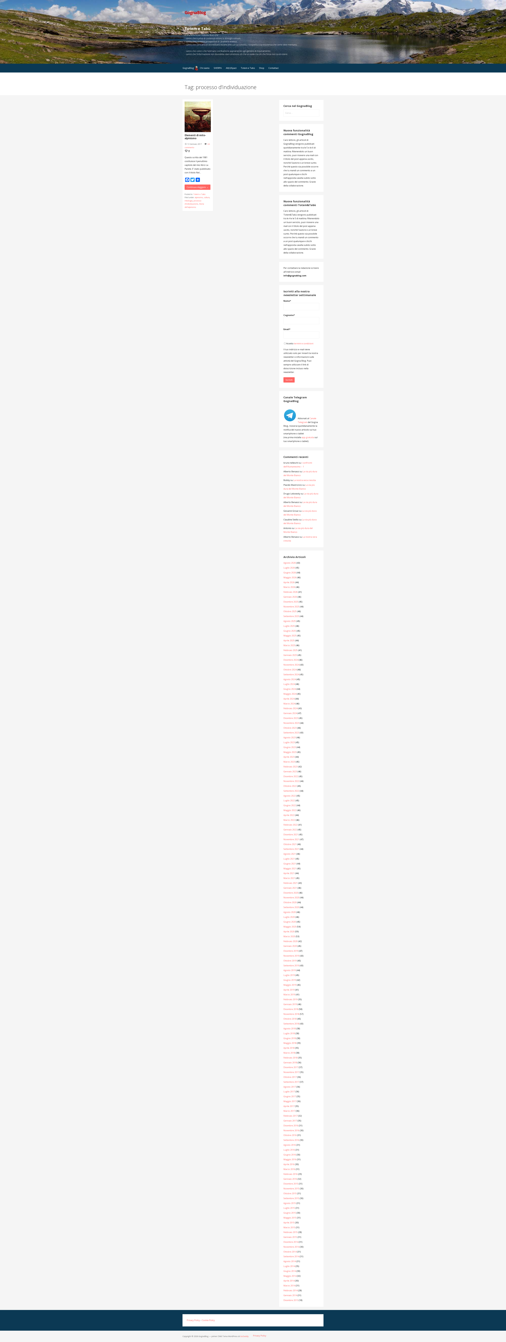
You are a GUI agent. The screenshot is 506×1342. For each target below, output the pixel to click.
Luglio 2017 (289, 1091)
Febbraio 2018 (290, 1057)
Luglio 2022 (289, 800)
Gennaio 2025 (290, 655)
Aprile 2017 (289, 1106)
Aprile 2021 (289, 873)
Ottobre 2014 (290, 1251)
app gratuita (308, 437)
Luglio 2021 (289, 858)
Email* (286, 329)
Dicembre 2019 (290, 950)
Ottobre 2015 (290, 1193)
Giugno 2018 (289, 1038)
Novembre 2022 (291, 781)
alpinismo (199, 197)
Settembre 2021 (291, 849)
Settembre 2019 (291, 965)
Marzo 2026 (289, 587)
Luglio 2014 (289, 1266)
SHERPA (218, 68)
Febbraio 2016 (290, 1174)
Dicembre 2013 (290, 1300)
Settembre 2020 (291, 907)
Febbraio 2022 (290, 824)
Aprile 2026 (289, 582)
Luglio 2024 (289, 684)
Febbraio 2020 (290, 941)
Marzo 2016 (289, 1169)
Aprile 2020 (289, 931)
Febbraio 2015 (290, 1232)
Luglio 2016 (289, 1149)
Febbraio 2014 (290, 1290)
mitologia (189, 200)
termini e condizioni (303, 343)
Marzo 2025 (289, 645)
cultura (207, 197)
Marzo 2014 (289, 1285)
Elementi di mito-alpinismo (195, 136)
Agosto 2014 (289, 1261)
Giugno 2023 (289, 747)
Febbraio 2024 (290, 708)
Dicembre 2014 (290, 1242)
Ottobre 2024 (290, 669)
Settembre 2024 (291, 674)
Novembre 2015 (291, 1188)
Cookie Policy (208, 1320)
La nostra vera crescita (304, 480)
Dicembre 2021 (290, 834)
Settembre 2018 (291, 1023)
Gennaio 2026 (290, 596)
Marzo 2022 (289, 820)
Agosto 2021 (289, 853)
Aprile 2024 (289, 698)
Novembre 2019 (291, 955)
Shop (261, 68)
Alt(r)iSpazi (231, 68)
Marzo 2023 (289, 761)
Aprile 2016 (289, 1164)
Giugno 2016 (289, 1154)
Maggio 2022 (289, 810)
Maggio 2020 (289, 926)
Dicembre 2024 (290, 659)
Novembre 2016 (291, 1130)
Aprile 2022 (289, 815)
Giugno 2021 (289, 863)
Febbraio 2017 (290, 1115)
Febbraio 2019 (290, 999)
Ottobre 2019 (290, 960)
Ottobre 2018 (290, 1018)
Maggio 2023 (289, 752)
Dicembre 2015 (290, 1183)
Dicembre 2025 (290, 601)
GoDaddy (244, 1336)
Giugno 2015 (289, 1212)
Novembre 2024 (291, 664)
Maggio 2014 (289, 1276)
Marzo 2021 (289, 878)
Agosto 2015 (289, 1203)
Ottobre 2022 (290, 786)
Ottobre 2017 (290, 1077)
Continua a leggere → (197, 187)
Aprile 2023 (289, 756)
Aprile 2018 (289, 1047)
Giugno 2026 (289, 572)
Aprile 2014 (289, 1280)
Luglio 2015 (289, 1207)
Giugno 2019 (289, 980)
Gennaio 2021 (290, 887)
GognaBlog (195, 12)
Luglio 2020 (289, 917)
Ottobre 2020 (290, 902)
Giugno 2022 (289, 805)
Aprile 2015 (289, 1222)
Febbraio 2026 (290, 592)
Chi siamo (205, 68)
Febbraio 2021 (290, 883)
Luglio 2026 (289, 567)
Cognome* (289, 315)
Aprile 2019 (289, 989)
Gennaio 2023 (290, 771)
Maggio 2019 (289, 984)
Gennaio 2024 (290, 713)
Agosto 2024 (289, 679)
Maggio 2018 (289, 1043)
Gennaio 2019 (290, 1004)
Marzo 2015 (289, 1227)
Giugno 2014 (289, 1271)
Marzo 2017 (289, 1110)
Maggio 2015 (289, 1217)
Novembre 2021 (291, 839)
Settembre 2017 (291, 1081)
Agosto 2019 (289, 970)
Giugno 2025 (289, 630)
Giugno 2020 (289, 921)
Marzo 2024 (289, 703)
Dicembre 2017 (290, 1067)
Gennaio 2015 (290, 1237)
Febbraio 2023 (290, 766)
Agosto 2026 (289, 562)
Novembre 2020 (291, 897)
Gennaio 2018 (290, 1062)
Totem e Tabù (248, 68)
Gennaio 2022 (290, 829)
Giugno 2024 (289, 689)
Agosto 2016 (289, 1144)
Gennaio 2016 (290, 1178)
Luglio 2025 (289, 626)
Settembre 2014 (291, 1256)
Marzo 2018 (289, 1052)
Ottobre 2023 (290, 727)
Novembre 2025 (291, 606)
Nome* (287, 300)
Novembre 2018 (291, 1014)
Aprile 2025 (289, 640)
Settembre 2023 (291, 732)
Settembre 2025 (291, 616)
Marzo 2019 (289, 994)
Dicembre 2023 (290, 718)
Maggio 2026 (289, 577)
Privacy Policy (193, 1320)
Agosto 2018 (289, 1028)
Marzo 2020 (289, 936)
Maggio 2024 (289, 693)
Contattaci (273, 68)
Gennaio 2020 (290, 946)
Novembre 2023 (291, 723)
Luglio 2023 (289, 742)
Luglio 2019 (289, 975)
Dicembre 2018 (290, 1009)
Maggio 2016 (289, 1159)
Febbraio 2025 (290, 650)
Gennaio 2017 (290, 1120)
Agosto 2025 (289, 621)
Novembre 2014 (291, 1246)
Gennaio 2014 (290, 1295)
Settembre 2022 (291, 790)
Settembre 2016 (291, 1140)
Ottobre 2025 (290, 611)
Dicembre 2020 (290, 892)
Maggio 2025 (289, 635)
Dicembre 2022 (290, 776)
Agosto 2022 (289, 795)
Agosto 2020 (289, 912)
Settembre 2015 (291, 1198)
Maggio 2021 (289, 868)
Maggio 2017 (289, 1101)
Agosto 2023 (289, 737)
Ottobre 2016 (290, 1135)
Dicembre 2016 (290, 1125)
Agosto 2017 (289, 1086)
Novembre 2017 (291, 1072)
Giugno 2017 (289, 1096)
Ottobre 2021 (290, 844)
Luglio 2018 (289, 1033)
